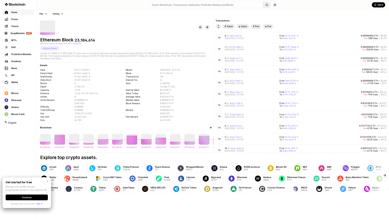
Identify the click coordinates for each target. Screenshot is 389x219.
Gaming (56, 14)
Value (230, 26)
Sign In (380, 5)
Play (41, 14)
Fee (257, 26)
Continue (27, 197)
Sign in (39, 203)
